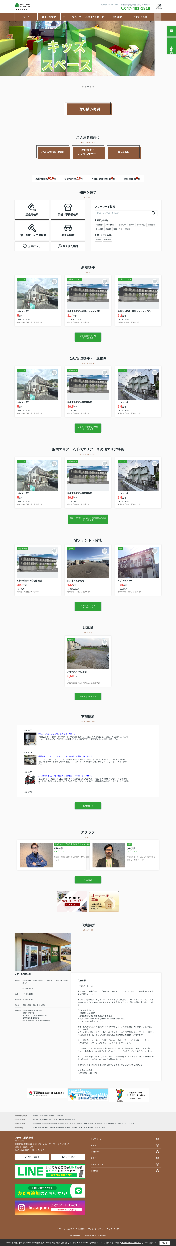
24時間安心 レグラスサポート (91, 151)
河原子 (67, 1119)
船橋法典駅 (141, 225)
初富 (103, 1127)
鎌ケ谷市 (107, 239)
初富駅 (108, 229)
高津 (73, 1119)
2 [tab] (85, 86)
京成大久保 (88, 1127)
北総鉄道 (99, 1123)
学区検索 (40, 213)
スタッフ (94, 1145)
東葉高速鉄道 (63, 1123)
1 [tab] (82, 86)
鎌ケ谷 (97, 1127)
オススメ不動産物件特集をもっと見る (88, 428)
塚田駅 (131, 225)
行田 (61, 1119)
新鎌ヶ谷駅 (117, 229)
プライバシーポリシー (96, 1229)
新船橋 (74, 1127)
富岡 (56, 1119)
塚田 (68, 1127)
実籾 (80, 1127)
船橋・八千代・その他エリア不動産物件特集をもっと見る (88, 519)
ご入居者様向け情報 (52, 151)
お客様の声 (95, 1152)
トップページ (96, 1139)
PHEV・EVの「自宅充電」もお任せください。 (57, 734)
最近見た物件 (70, 246)
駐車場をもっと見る (88, 696)
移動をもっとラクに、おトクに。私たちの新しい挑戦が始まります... (66, 756)
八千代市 (59, 1115)
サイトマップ (114, 1229)
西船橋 (44, 1127)
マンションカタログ (66, 1229)
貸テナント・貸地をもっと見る (88, 606)
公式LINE (123, 151)
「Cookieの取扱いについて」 (131, 1243)
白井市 (51, 1115)
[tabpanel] (88, 48)
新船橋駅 (151, 225)
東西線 (80, 1123)
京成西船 (36, 1127)
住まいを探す (49, 17)
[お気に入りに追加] (54, 281)
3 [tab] (88, 86)
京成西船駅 (109, 225)
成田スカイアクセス (126, 1123)
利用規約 (81, 1229)
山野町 (36, 1119)
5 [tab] (93, 86)
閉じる (164, 1243)
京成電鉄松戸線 (110, 1123)
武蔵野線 (36, 1123)
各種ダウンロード (94, 17)
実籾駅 (127, 229)
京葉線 (73, 1123)
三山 (51, 1119)
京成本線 (45, 1123)
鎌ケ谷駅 (99, 229)
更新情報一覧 (88, 806)
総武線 (53, 1123)
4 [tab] (90, 86)
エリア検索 (24, 206)
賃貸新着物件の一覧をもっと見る (88, 337)
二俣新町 (52, 1127)
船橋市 (98, 239)
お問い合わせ (140, 17)
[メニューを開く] (157, 16)
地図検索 (24, 213)
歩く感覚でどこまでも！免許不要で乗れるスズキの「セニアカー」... (66, 776)
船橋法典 (61, 1127)
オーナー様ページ (71, 17)
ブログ (93, 1158)
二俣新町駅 (121, 225)
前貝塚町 (43, 1119)
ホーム (26, 17)
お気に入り (34, 246)
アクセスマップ (97, 1164)
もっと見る (88, 880)
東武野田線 (89, 1123)
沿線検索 (40, 206)
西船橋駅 (99, 225)
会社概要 (117, 17)
